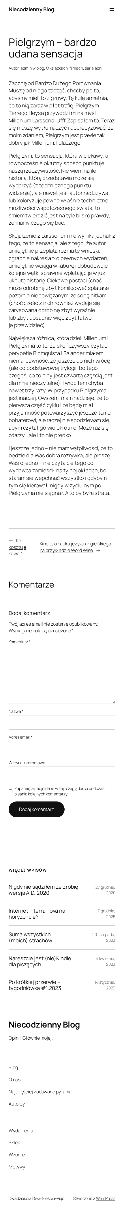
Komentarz (20, 641)
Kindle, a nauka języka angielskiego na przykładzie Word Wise (75, 546)
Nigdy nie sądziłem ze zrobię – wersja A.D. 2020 (45, 890)
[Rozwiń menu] (111, 9)
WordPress (105, 1198)
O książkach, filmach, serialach (74, 68)
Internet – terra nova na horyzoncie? (37, 914)
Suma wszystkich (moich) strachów (30, 937)
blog (40, 68)
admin (26, 68)
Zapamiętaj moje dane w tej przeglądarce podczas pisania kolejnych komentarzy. (59, 791)
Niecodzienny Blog (31, 9)
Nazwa (16, 711)
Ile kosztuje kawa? (17, 547)
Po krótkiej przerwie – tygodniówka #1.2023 (35, 985)
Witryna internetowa (27, 762)
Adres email (20, 737)
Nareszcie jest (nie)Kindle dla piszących (40, 961)
